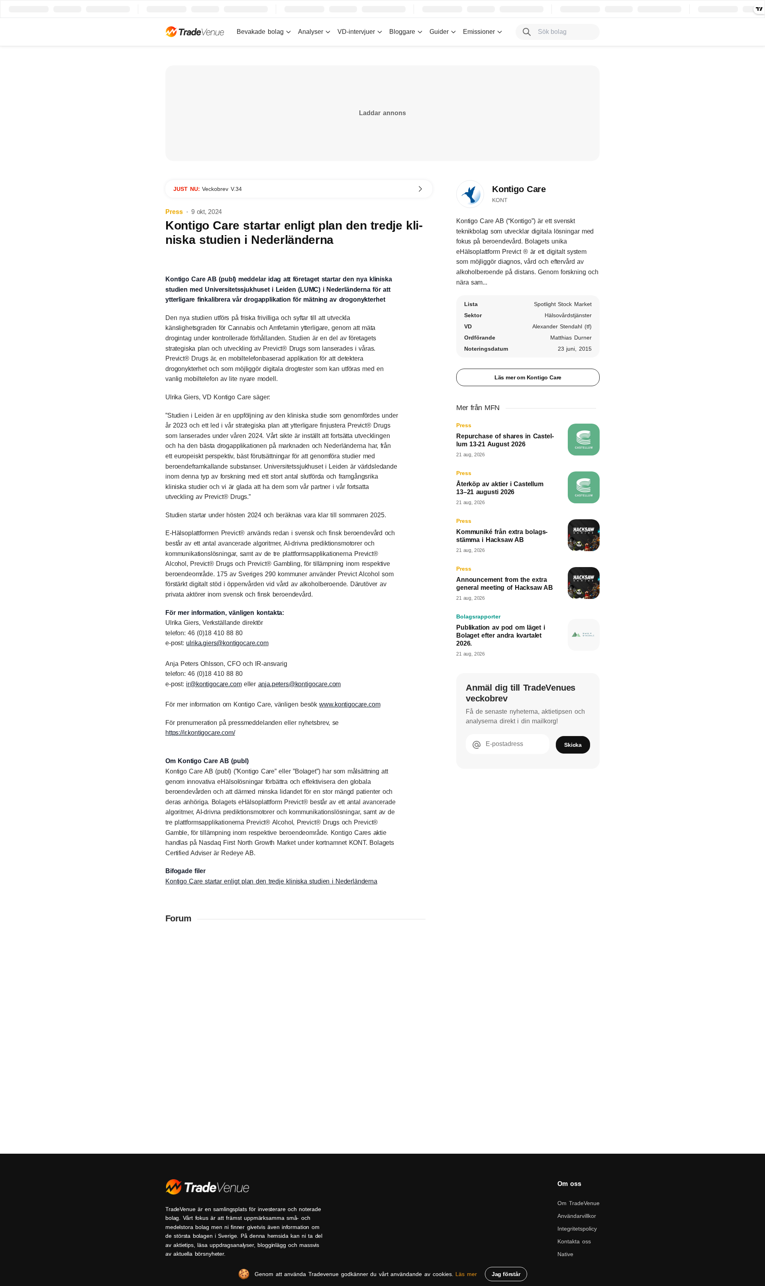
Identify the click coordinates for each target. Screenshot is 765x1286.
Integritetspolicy (577, 1228)
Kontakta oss (574, 1241)
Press (174, 211)
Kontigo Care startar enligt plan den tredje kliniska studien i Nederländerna (271, 881)
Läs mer (466, 1274)
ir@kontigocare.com (213, 684)
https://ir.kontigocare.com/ (200, 732)
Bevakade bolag (260, 31)
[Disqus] (298, 1035)
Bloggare (402, 31)
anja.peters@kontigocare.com (299, 684)
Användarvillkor (576, 1216)
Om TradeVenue (578, 1203)
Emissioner (479, 31)
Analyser (310, 31)
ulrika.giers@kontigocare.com (227, 643)
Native (565, 1254)
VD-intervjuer (356, 31)
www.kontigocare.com (349, 704)
